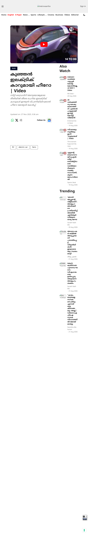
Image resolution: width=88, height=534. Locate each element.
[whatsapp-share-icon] (12, 121)
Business (59, 15)
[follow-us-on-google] (49, 120)
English (11, 15)
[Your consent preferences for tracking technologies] (84, 530)
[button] (84, 517)
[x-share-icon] (16, 121)
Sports (33, 15)
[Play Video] (44, 44)
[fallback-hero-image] (63, 78)
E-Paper (18, 15)
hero (34, 147)
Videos (67, 15)
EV (13, 147)
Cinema (51, 15)
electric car (23, 147)
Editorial (75, 15)
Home (3, 15)
